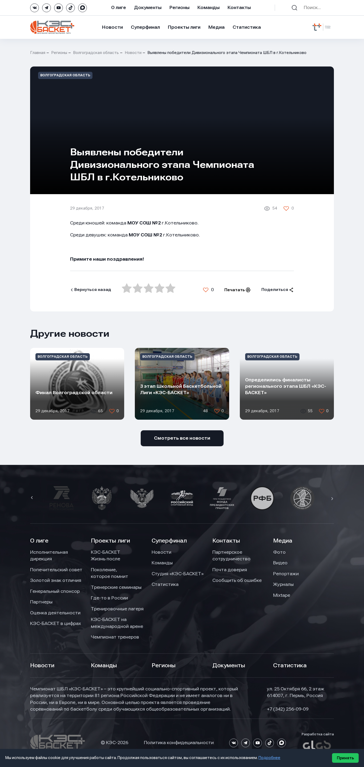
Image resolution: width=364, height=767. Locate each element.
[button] (32, 498)
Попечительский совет (56, 569)
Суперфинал (145, 27)
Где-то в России (109, 598)
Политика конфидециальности (179, 742)
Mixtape (281, 595)
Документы (147, 7)
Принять (345, 758)
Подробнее (269, 758)
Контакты (239, 7)
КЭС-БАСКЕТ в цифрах (55, 623)
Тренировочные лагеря (117, 608)
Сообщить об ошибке (237, 580)
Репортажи (286, 573)
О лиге (118, 7)
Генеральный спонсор (55, 591)
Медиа (216, 27)
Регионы (179, 7)
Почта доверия (229, 569)
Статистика (247, 27)
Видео (280, 562)
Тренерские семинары (116, 587)
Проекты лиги (110, 540)
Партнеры (41, 602)
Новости (112, 27)
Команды (208, 7)
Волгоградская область (96, 52)
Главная (37, 52)
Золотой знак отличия (55, 580)
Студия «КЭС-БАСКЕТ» (178, 573)
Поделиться (274, 289)
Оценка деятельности (55, 612)
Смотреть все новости (182, 438)
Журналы (283, 584)
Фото (279, 552)
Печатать (234, 289)
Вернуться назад (92, 289)
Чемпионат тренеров (115, 637)
